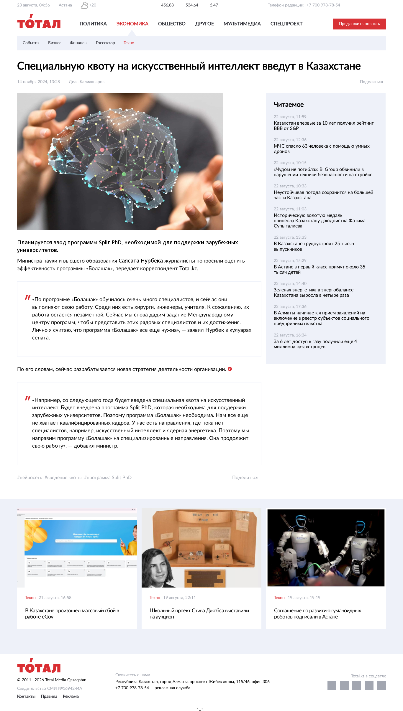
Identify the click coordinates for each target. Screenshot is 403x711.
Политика (93, 24)
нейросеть (31, 477)
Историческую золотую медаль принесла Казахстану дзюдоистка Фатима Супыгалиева (320, 220)
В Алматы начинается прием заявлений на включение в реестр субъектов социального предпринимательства (321, 318)
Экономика (132, 24)
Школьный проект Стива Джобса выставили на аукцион (199, 614)
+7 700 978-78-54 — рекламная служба (152, 688)
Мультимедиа (242, 24)
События (31, 43)
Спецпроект (286, 24)
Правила (49, 696)
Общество (172, 24)
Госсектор (105, 43)
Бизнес (54, 43)
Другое (204, 24)
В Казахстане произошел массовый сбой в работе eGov (72, 614)
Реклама (71, 696)
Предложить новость (359, 24)
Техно (129, 43)
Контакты (26, 696)
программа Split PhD (109, 477)
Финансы (78, 43)
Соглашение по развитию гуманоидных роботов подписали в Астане (317, 614)
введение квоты (64, 477)
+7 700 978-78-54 (323, 5)
